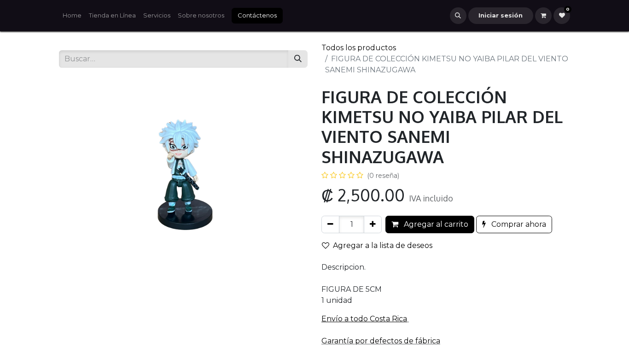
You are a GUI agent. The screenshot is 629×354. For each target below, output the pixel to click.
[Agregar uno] (373, 224)
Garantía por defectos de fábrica (380, 340)
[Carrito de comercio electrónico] (543, 15)
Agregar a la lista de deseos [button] (382, 245)
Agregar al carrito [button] (435, 224)
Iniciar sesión (500, 15)
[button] (458, 15)
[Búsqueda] (298, 59)
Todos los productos (358, 47)
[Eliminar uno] (330, 224)
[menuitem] (72, 15)
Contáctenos (257, 15)
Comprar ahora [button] (517, 224)
